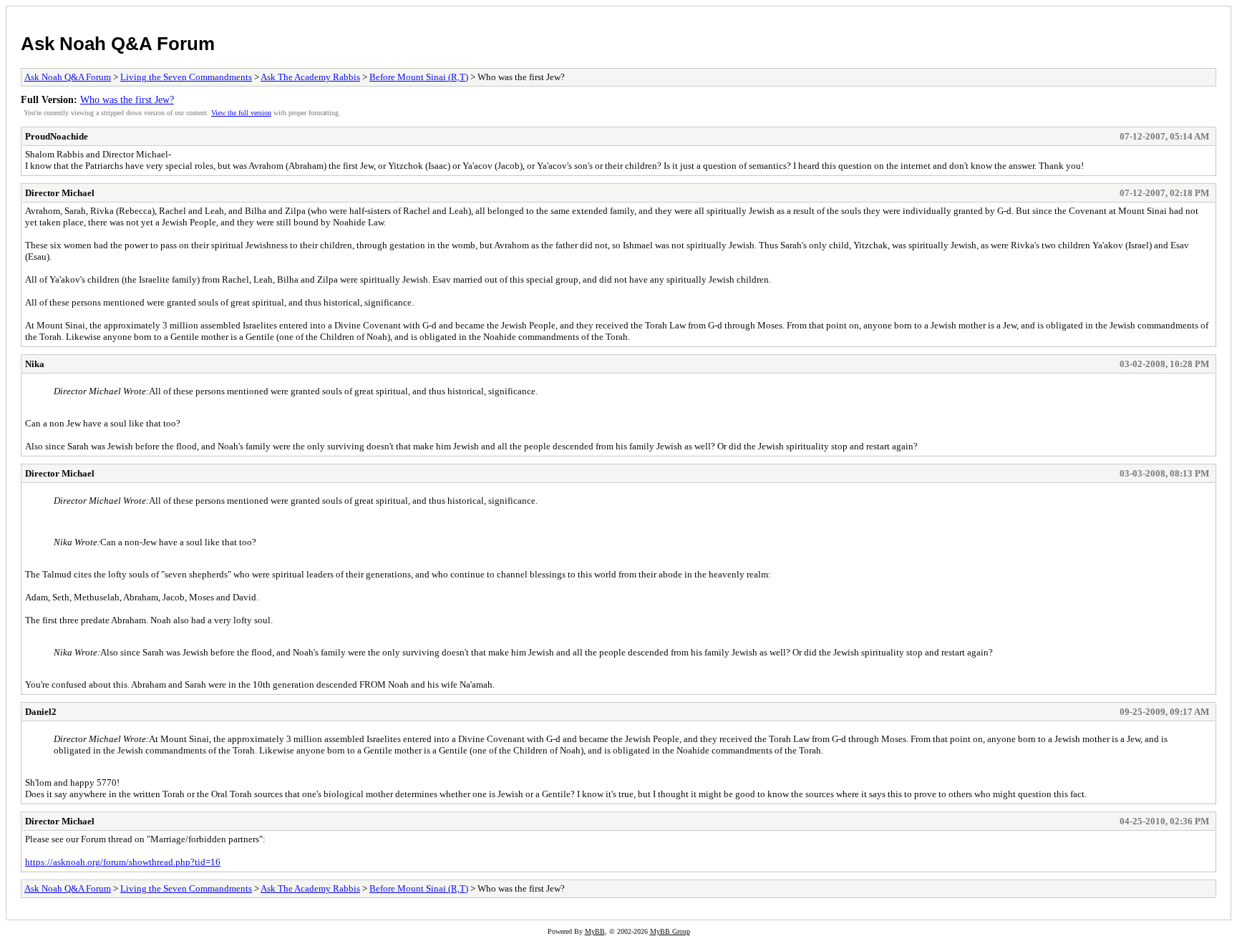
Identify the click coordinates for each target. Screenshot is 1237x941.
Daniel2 (41, 711)
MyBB (595, 931)
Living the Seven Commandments (186, 77)
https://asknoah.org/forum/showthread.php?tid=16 (122, 862)
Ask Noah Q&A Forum (118, 43)
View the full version (241, 113)
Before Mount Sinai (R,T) (418, 77)
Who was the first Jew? (127, 99)
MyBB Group (670, 931)
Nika (34, 364)
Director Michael (59, 192)
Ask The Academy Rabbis (310, 77)
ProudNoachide (56, 136)
